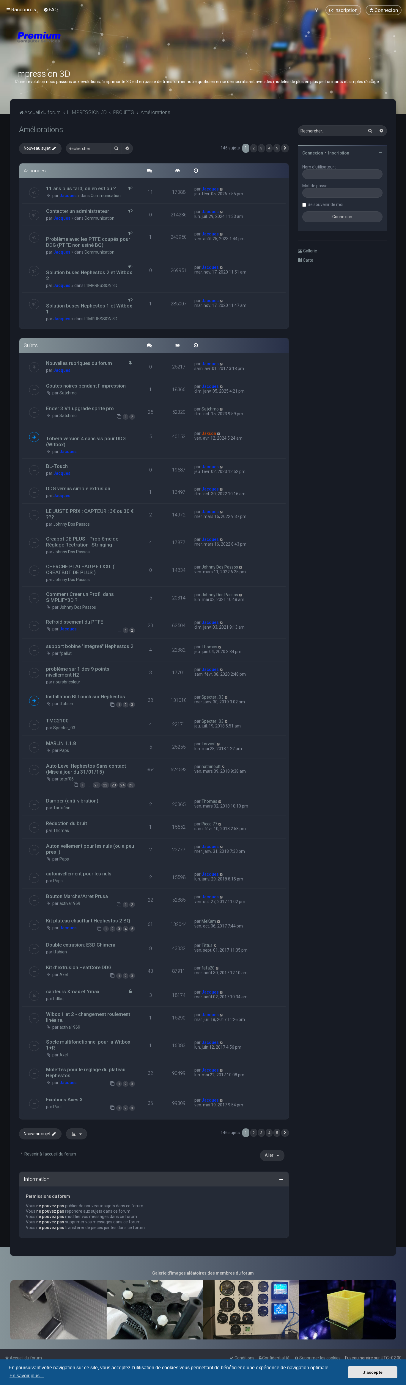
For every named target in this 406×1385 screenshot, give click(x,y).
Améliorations (41, 129)
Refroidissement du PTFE (74, 622)
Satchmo (68, 393)
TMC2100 (57, 721)
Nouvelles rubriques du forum (79, 363)
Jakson (209, 433)
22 (105, 785)
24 (122, 785)
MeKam (209, 921)
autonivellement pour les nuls (78, 874)
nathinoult (211, 766)
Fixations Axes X (64, 1100)
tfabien (66, 703)
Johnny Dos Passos (71, 524)
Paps (64, 750)
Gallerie (309, 251)
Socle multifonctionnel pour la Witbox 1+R (88, 1045)
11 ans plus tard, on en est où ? (81, 188)
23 (114, 785)
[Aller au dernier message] (222, 189)
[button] (285, 148)
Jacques (68, 195)
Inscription (338, 153)
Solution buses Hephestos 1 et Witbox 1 (89, 309)
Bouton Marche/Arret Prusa (77, 896)
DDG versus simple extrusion (78, 488)
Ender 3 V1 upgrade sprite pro (80, 408)
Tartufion (61, 807)
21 (97, 785)
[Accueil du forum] (74, 45)
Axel (63, 974)
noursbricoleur (66, 682)
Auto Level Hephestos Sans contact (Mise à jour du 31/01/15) (86, 769)
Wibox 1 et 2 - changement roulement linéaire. (88, 1017)
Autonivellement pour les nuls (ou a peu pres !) (90, 849)
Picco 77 (209, 824)
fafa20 (208, 968)
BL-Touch (57, 466)
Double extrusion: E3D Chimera (80, 945)
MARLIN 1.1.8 (61, 743)
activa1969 (69, 903)
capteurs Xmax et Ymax (72, 991)
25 (131, 785)
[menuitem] (50, 9)
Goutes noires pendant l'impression (86, 386)
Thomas (209, 646)
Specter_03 (213, 697)
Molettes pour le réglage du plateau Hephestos (85, 1072)
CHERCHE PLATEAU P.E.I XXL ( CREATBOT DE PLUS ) (80, 569)
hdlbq (58, 998)
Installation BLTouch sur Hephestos (85, 696)
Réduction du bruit (66, 823)
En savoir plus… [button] (27, 1375)
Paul (57, 1106)
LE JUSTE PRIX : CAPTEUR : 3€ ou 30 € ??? (89, 514)
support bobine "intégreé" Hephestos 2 (89, 646)
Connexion (312, 153)
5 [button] (277, 148)
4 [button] (269, 148)
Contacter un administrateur (77, 211)
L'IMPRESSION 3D (100, 285)
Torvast (209, 743)
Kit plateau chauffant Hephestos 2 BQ (88, 921)
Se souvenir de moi (325, 204)
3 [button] (261, 148)
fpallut (65, 653)
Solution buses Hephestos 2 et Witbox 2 (89, 275)
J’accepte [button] (373, 1372)
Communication (106, 195)
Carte (307, 260)
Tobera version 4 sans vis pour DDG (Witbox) (86, 441)
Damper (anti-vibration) (72, 801)
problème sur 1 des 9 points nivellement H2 (77, 672)
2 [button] (254, 148)
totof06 (66, 779)
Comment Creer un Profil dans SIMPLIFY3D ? (80, 597)
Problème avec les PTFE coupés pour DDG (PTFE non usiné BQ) (88, 242)
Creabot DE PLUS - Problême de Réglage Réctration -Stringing (82, 542)
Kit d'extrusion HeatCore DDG (78, 967)
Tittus (207, 945)
